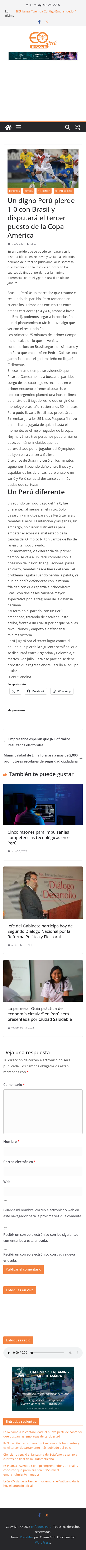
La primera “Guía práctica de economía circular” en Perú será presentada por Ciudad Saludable (40, 1014)
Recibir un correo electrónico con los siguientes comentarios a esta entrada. (40, 1237)
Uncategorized (63, 190)
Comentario (14, 1084)
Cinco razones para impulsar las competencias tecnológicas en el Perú (39, 837)
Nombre (11, 1141)
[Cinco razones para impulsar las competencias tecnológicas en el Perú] (43, 786)
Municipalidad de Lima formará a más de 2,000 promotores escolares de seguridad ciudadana (41, 758)
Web (6, 1181)
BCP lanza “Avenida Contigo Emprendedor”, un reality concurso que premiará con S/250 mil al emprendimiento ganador (40, 1470)
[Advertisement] (43, 93)
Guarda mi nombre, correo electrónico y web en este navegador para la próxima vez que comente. (42, 1213)
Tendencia (44, 190)
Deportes (14, 190)
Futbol (29, 190)
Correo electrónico (19, 1161)
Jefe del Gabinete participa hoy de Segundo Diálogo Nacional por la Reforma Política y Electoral (40, 931)
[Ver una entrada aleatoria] (78, 127)
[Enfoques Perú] (8, 127)
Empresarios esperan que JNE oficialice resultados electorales (39, 742)
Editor (33, 244)
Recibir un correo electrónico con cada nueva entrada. (39, 1257)
